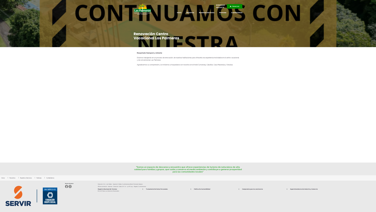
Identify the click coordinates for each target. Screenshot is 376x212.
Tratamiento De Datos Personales (157, 189)
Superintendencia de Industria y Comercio (304, 189)
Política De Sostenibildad (202, 189)
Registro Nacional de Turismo (107, 189)
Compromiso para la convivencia (252, 189)
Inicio (179, 12)
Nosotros (190, 12)
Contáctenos (236, 12)
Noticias (222, 12)
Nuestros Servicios (206, 12)
